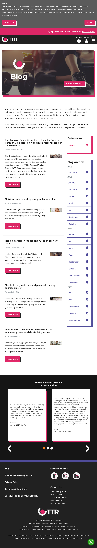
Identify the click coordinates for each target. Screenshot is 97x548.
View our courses (74, 83)
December (78, 282)
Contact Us (56, 487)
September (78, 217)
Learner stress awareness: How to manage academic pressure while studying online (28, 331)
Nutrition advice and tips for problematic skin (30, 199)
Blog (7, 468)
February (78, 172)
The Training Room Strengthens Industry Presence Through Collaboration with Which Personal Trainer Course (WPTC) (33, 142)
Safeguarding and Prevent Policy (21, 495)
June (78, 248)
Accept (90, 22)
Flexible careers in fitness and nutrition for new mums (31, 242)
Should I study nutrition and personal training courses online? (30, 286)
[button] (44, 448)
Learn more (9, 22)
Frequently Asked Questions (19, 475)
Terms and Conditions (16, 488)
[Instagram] (65, 475)
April (78, 203)
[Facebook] (54, 475)
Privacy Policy (12, 482)
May (78, 210)
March (78, 196)
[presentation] (10, 448)
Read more (12, 184)
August (78, 255)
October (78, 224)
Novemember (78, 275)
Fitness (78, 145)
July (78, 299)
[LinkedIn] (76, 475)
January (78, 182)
